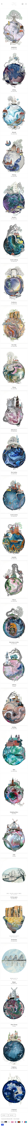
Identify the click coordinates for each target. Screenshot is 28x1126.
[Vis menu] (2, 4)
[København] (14, 409)
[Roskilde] (14, 537)
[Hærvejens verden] (14, 622)
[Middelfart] (14, 27)
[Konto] (22, 4)
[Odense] (14, 579)
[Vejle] (14, 834)
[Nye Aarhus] (14, 452)
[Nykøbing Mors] (14, 792)
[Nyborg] (14, 154)
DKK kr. (11, 1115)
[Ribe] (14, 749)
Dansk (4, 1115)
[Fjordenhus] (14, 919)
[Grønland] (14, 1089)
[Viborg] (14, 367)
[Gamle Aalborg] (14, 239)
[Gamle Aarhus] (14, 494)
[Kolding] (14, 707)
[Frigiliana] (14, 1047)
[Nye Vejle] (14, 324)
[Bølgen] (14, 962)
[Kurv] (26, 4)
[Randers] (14, 197)
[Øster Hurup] (14, 1004)
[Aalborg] (14, 664)
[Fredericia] (14, 282)
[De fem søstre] (14, 877)
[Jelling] (14, 69)
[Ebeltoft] (14, 112)
